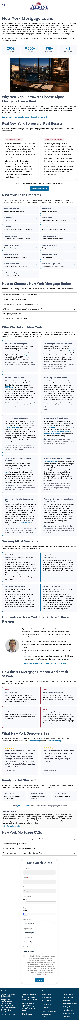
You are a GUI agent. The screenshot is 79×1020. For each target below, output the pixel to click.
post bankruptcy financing (60, 432)
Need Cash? (66, 1000)
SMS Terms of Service (49, 1011)
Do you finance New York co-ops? (15, 299)
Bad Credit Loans (68, 997)
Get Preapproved (68, 1013)
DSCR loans (9, 387)
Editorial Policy (47, 1001)
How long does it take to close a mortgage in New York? (23, 839)
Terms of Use (46, 994)
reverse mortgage (51, 462)
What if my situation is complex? (15, 318)
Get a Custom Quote (39, 188)
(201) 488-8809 (23, 806)
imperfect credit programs (52, 434)
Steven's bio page (34, 741)
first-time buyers (23, 355)
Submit (39, 980)
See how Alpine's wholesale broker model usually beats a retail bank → (27, 117)
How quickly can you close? (13, 314)
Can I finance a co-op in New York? (15, 844)
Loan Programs (68, 994)
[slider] (24, 902)
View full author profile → (12, 826)
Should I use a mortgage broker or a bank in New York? (23, 853)
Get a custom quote (23, 523)
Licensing (45, 1008)
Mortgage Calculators (70, 1003)
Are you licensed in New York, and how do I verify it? (22, 295)
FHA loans (51, 427)
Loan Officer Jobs (68, 1010)
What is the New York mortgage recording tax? (20, 848)
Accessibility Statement (46, 1015)
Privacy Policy (46, 997)
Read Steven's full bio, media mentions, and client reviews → (44, 663)
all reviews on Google (54, 741)
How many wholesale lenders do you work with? (20, 304)
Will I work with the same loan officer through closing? (22, 309)
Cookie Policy (46, 1004)
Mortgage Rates (68, 1007)
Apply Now (66, 1016)
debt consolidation (13, 427)
